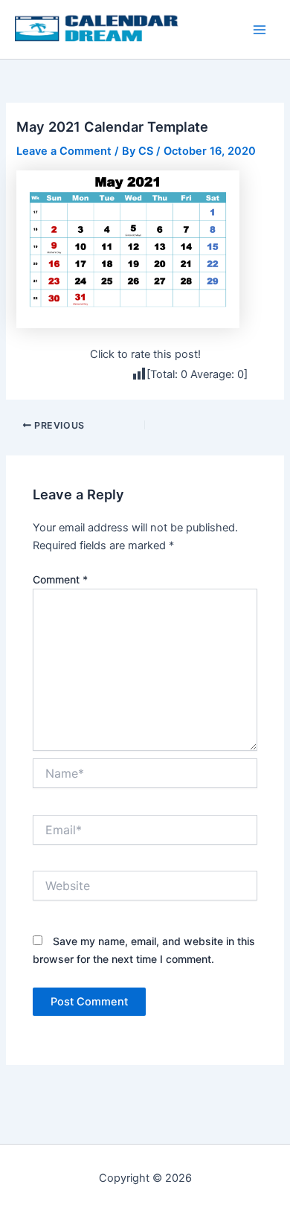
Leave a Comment (64, 151)
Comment (60, 579)
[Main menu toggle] (259, 29)
